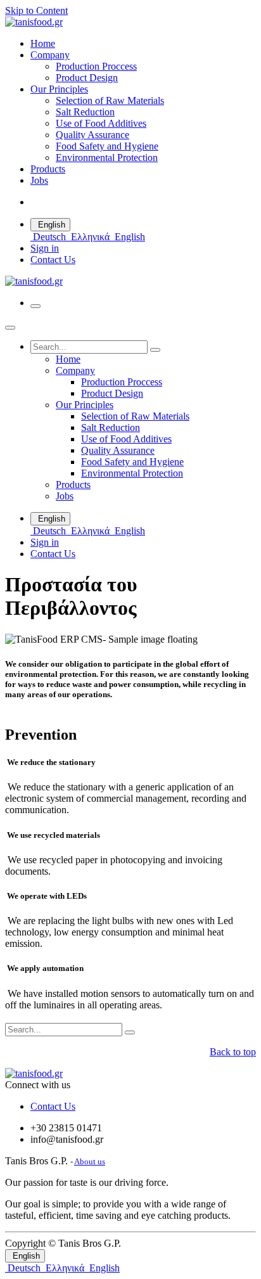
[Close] (10, 328)
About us (89, 1161)
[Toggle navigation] (35, 306)
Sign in (44, 248)
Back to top (233, 1051)
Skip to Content (36, 10)
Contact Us (52, 259)
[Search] (155, 350)
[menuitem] (42, 43)
